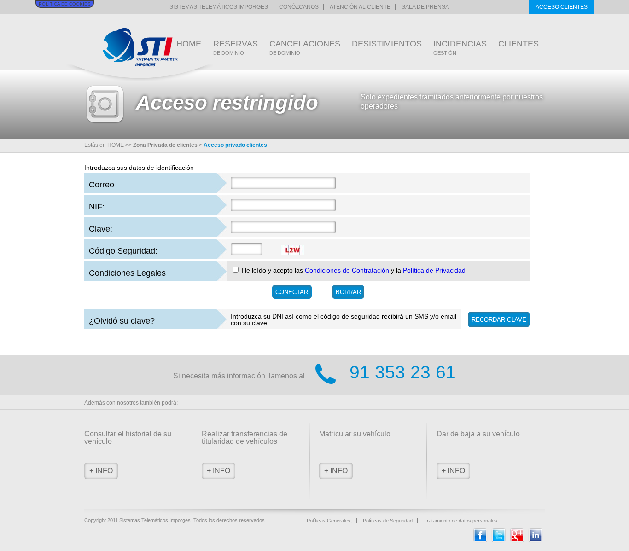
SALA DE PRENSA (425, 7)
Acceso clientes (562, 7)
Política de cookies (65, 3)
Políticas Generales (328, 520)
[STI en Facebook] (480, 540)
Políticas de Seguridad (388, 520)
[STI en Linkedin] (535, 540)
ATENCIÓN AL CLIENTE (360, 7)
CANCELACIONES (304, 47)
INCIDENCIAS (460, 47)
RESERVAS (235, 47)
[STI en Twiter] (498, 540)
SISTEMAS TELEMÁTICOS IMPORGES (218, 7)
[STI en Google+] (517, 540)
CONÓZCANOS (299, 7)
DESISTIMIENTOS (387, 43)
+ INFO (101, 471)
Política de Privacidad (434, 270)
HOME (188, 43)
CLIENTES (518, 43)
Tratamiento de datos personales (460, 520)
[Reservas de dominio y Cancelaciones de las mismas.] (140, 47)
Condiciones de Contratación (347, 270)
